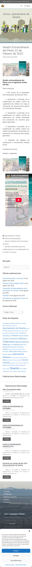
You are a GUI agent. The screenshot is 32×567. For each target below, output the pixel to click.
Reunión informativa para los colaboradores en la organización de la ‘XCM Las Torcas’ (16, 249)
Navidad (25, 360)
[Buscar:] (16, 267)
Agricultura (14, 325)
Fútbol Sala (17, 351)
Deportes (25, 342)
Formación (6, 351)
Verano (11, 371)
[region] (16, 26)
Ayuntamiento (10, 236)
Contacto (7, 502)
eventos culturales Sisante (15, 349)
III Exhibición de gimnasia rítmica (14, 298)
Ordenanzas (13, 363)
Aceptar (16, 551)
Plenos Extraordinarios (13, 238)
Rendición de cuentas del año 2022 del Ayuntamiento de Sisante (15, 464)
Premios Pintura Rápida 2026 (13, 283)
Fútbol (11, 351)
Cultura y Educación (10, 339)
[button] (29, 531)
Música (5, 360)
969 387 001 (10, 1)
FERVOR (6, 295)
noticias (6, 362)
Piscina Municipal (24, 363)
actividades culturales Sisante (11, 323)
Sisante (14, 368)
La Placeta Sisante (14, 357)
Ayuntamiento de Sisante (14, 328)
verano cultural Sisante (20, 371)
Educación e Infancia (16, 347)
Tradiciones (6, 371)
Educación (6, 347)
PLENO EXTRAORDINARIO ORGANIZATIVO (12, 445)
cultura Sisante (23, 335)
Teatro (25, 369)
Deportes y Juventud (11, 344)
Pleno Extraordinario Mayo (12, 389)
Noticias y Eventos (10, 497)
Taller (20, 368)
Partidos (18, 363)
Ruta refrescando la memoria (13, 278)
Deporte (18, 342)
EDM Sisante (23, 344)
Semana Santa (6, 368)
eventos (5, 349)
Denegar (16, 555)
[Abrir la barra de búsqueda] (21, 6)
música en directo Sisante (15, 360)
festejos (23, 349)
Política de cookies (9, 564)
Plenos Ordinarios (20, 365)
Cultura (14, 335)
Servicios (7, 491)
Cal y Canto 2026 (23, 330)
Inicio (5, 486)
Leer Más (6, 401)
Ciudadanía (8, 494)
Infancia (10, 354)
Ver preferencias (16, 560)
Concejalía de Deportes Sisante (10, 333)
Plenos (17, 236)
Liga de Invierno (23, 357)
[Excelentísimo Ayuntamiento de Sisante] (2, 6)
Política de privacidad (20, 564)
